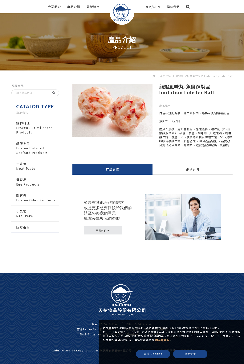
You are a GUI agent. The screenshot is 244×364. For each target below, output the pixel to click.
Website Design (64, 350)
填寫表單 (102, 230)
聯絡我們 (173, 6)
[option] (122, 41)
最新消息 (93, 6)
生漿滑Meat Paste (25, 166)
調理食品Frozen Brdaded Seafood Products (32, 148)
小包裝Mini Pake (24, 213)
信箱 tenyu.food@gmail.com (97, 329)
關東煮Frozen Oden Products (36, 197)
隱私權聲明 (162, 340)
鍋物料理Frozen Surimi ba (34, 127)
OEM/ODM (152, 6)
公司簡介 (54, 6)
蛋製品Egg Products (28, 181)
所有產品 (23, 227)
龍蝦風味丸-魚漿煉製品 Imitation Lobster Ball (204, 76)
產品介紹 (73, 6)
